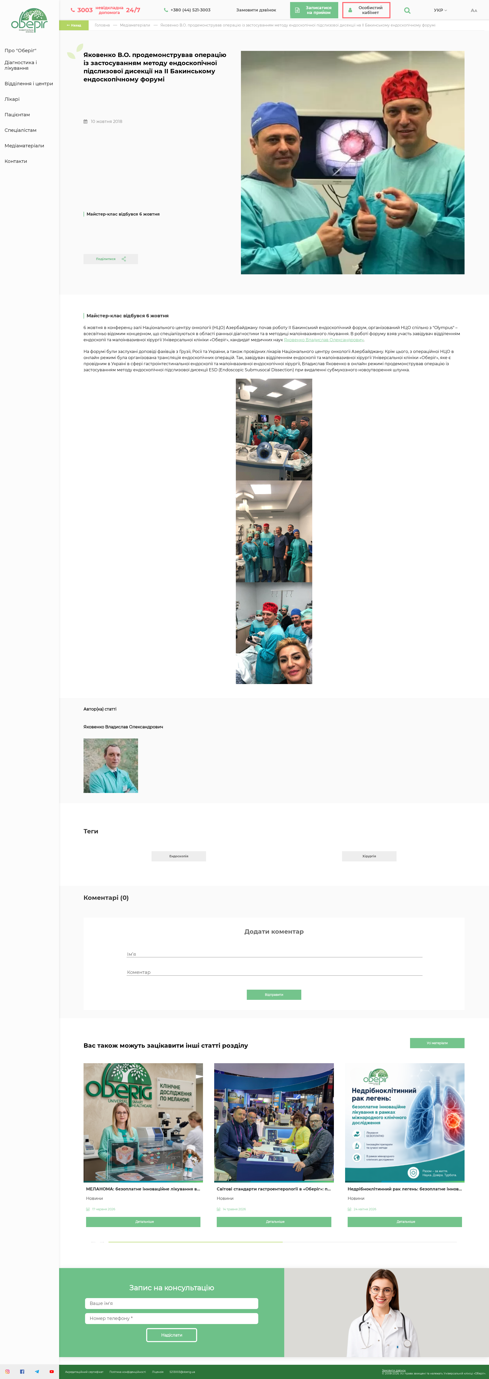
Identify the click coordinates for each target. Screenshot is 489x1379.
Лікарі (12, 99)
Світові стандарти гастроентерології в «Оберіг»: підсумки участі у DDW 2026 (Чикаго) (274, 1189)
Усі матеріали (437, 1043)
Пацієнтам (17, 115)
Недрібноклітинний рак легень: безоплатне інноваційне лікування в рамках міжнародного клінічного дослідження (405, 1189)
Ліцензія (158, 1371)
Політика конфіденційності (128, 1371)
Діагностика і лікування (21, 65)
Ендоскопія (178, 856)
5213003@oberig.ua (182, 1371)
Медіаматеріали (24, 146)
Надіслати (171, 1335)
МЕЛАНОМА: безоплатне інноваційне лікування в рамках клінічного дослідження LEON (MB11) (143, 1189)
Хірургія (369, 856)
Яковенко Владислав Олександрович (324, 339)
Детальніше (144, 1222)
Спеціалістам (20, 130)
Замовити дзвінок (394, 1370)
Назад (76, 25)
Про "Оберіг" (20, 50)
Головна (102, 25)
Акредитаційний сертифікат (84, 1371)
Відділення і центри (29, 84)
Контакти (16, 161)
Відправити (274, 995)
